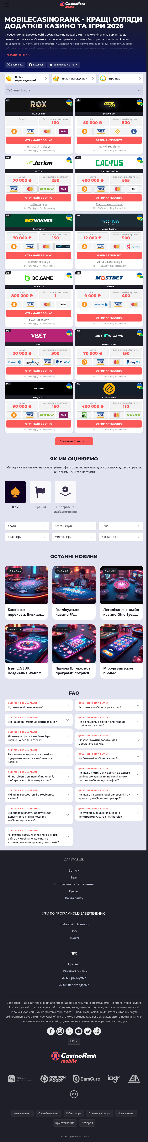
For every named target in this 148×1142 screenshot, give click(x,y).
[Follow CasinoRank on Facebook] (50, 1037)
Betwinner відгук (39, 262)
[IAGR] (113, 1085)
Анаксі (73, 944)
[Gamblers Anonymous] (133, 1085)
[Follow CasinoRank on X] (68, 1037)
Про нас (73, 970)
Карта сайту (73, 904)
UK (71, 1047)
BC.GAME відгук (39, 319)
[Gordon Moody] (52, 1085)
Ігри (73, 884)
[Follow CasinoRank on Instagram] (59, 1037)
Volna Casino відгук (109, 262)
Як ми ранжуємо (73, 984)
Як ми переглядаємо (73, 991)
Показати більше (72, 441)
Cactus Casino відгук (109, 204)
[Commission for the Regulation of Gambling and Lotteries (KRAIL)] (19, 1085)
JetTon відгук (39, 204)
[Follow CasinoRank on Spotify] (87, 1037)
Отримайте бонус (38, 140)
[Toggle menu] (7, 5)
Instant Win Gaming (73, 930)
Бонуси (73, 877)
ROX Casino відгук (38, 146)
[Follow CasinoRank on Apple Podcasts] (96, 1037)
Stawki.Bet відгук (109, 146)
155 (73, 937)
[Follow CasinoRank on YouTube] (78, 1037)
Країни (73, 897)
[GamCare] (85, 1085)
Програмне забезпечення (73, 890)
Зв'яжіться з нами (73, 977)
